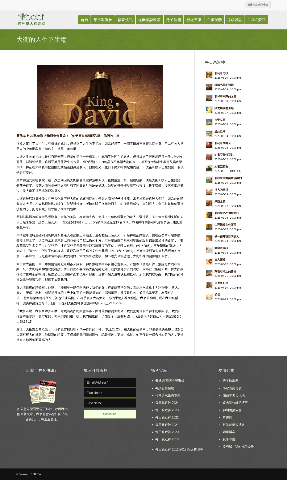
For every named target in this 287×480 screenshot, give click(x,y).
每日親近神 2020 (167, 432)
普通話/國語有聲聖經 (169, 380)
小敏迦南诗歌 (232, 388)
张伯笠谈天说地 (234, 395)
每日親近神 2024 (167, 402)
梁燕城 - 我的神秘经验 (238, 446)
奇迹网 (227, 417)
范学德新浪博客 (234, 425)
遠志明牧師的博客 (235, 402)
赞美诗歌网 (230, 380)
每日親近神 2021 (167, 425)
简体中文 (263, 4)
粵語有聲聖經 (164, 388)
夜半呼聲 (229, 439)
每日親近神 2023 (167, 410)
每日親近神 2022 (167, 417)
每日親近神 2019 (167, 439)
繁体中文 (253, 4)
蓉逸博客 (229, 432)
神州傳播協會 (232, 410)
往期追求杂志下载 (167, 395)
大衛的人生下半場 (41, 39)
